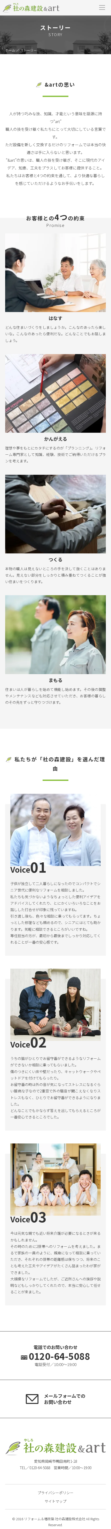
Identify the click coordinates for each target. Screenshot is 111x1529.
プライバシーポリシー (55, 1492)
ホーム (10, 50)
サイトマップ (55, 1501)
